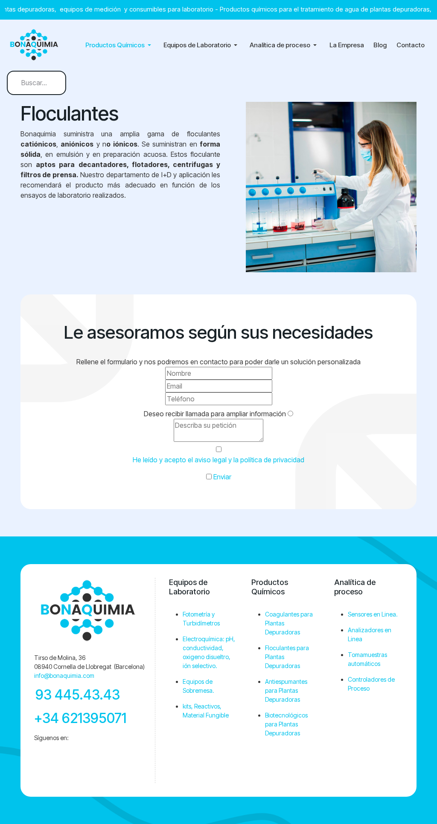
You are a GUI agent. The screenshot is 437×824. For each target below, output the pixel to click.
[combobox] (36, 83)
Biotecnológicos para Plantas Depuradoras (286, 724)
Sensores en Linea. (373, 614)
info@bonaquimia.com (64, 675)
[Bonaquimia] (36, 45)
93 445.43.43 (77, 694)
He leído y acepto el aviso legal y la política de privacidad (218, 459)
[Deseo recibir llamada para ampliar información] (290, 414)
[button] (120, 45)
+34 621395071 (80, 718)
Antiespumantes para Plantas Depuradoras (286, 690)
